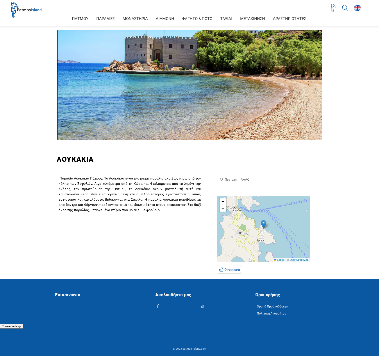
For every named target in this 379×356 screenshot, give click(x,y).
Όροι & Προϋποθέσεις (272, 306)
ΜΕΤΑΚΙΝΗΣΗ (252, 18)
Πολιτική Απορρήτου (271, 313)
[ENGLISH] (357, 8)
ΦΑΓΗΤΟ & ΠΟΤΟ (197, 18)
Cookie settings (11, 326)
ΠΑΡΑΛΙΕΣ (105, 18)
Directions (232, 270)
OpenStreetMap (299, 259)
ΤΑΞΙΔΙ (226, 18)
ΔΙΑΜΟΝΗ (165, 18)
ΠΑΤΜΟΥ (80, 18)
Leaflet (280, 259)
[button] (263, 224)
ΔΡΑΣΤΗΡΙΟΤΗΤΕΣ (289, 18)
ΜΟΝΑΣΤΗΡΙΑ (135, 18)
